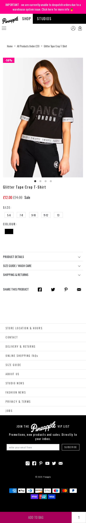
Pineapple (47, 476)
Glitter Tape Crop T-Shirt (55, 46)
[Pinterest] (41, 463)
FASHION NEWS (16, 392)
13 (58, 215)
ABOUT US (12, 374)
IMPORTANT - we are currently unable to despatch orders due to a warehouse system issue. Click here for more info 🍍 (43, 6)
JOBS (9, 411)
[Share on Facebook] (40, 289)
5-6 (9, 215)
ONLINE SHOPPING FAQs (22, 356)
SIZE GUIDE (13, 365)
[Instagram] (28, 463)
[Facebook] (34, 463)
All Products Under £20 (28, 46)
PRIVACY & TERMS (18, 401)
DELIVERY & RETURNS (21, 346)
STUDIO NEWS (15, 383)
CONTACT (12, 337)
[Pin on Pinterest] (66, 289)
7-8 (21, 215)
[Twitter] (54, 463)
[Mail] (79, 289)
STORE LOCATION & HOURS (24, 328)
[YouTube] (47, 463)
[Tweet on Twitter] (53, 289)
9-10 (33, 215)
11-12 (46, 215)
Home (10, 46)
